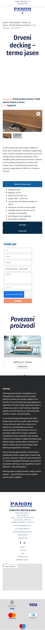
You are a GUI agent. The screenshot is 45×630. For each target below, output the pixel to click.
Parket (22, 547)
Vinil (22, 553)
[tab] (22, 184)
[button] (22, 13)
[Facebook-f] (20, 543)
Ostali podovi (15, 22)
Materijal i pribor (22, 560)
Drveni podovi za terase (19, 25)
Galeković (11, 105)
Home (5, 22)
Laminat (22, 550)
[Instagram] (25, 543)
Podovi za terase (17, 102)
